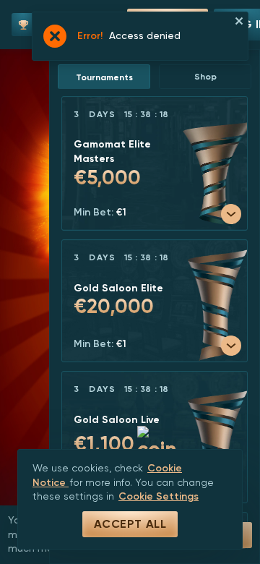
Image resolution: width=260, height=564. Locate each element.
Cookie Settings (158, 496)
